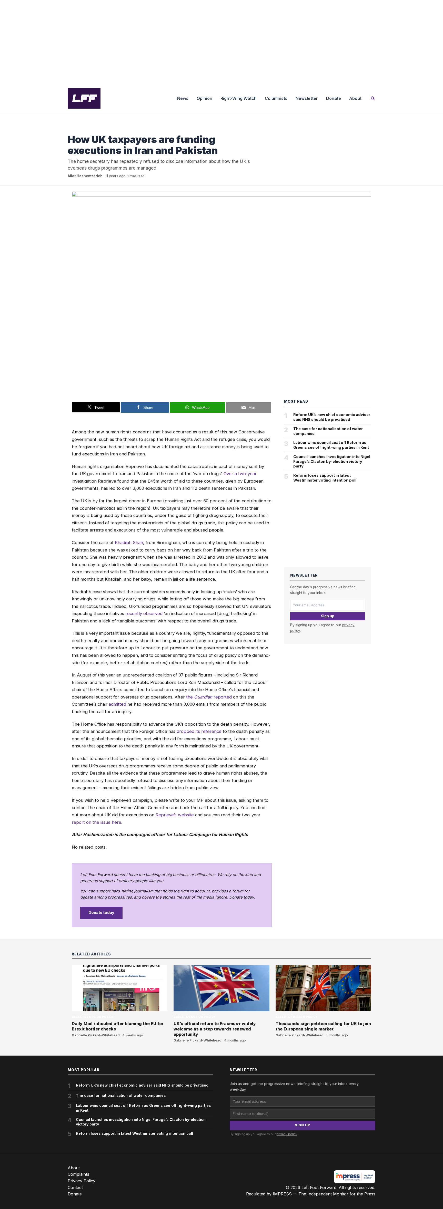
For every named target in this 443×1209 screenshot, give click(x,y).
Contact (75, 1187)
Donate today (101, 912)
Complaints (78, 1174)
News (182, 98)
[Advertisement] (221, 42)
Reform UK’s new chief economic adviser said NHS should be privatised (331, 417)
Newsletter (307, 98)
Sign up (327, 616)
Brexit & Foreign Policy (89, 129)
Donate (333, 98)
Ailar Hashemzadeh (85, 176)
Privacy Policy (81, 1180)
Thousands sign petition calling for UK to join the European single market (323, 1026)
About (355, 98)
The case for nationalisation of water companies (328, 431)
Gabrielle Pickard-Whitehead (96, 1035)
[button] (373, 98)
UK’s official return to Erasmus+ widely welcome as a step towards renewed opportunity (215, 1029)
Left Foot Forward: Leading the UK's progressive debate (84, 98)
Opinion (204, 98)
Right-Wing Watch (238, 98)
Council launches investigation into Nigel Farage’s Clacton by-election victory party (331, 461)
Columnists (276, 98)
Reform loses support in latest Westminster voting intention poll (324, 477)
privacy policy (286, 1134)
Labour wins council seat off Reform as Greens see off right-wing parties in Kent (331, 445)
